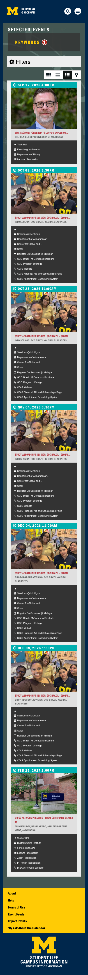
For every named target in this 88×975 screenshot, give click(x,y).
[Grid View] (67, 74)
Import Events (17, 921)
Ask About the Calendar (29, 928)
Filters (22, 61)
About (12, 893)
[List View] (48, 74)
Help (11, 900)
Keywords (30, 42)
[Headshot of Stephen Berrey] (43, 108)
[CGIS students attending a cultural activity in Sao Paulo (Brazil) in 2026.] (43, 193)
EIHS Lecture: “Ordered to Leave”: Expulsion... (41, 133)
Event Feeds (16, 914)
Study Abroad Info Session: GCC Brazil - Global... (42, 218)
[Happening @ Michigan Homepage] (12, 20)
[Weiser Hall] (43, 793)
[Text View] (57, 74)
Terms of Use (16, 907)
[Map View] (76, 74)
